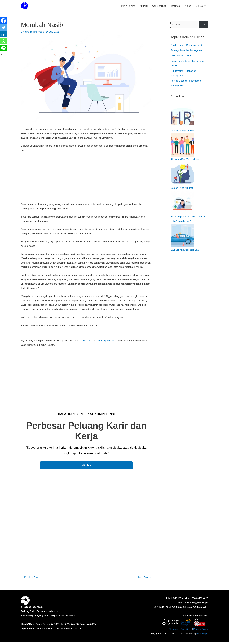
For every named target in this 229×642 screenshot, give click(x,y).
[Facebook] (3, 20)
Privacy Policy (200, 629)
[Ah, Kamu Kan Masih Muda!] (182, 145)
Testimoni (175, 6)
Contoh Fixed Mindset (182, 188)
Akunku (144, 6)
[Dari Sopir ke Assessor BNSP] (182, 235)
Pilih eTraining (128, 6)
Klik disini (86, 465)
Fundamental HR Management (186, 45)
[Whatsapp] (3, 41)
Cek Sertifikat (159, 6)
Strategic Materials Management (187, 50)
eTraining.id (202, 633)
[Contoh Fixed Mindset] (182, 174)
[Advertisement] (86, 178)
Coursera (86, 340)
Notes (188, 6)
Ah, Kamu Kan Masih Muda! (185, 159)
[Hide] (1, 54)
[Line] (3, 48)
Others (199, 6)
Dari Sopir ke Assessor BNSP (186, 249)
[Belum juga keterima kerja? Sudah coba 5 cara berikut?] (182, 202)
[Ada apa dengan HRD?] (182, 116)
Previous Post (30, 577)
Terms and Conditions (180, 629)
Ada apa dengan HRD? (182, 130)
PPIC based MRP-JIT (182, 55)
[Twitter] (3, 27)
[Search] (203, 24)
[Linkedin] (3, 34)
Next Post (144, 577)
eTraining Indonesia (106, 340)
